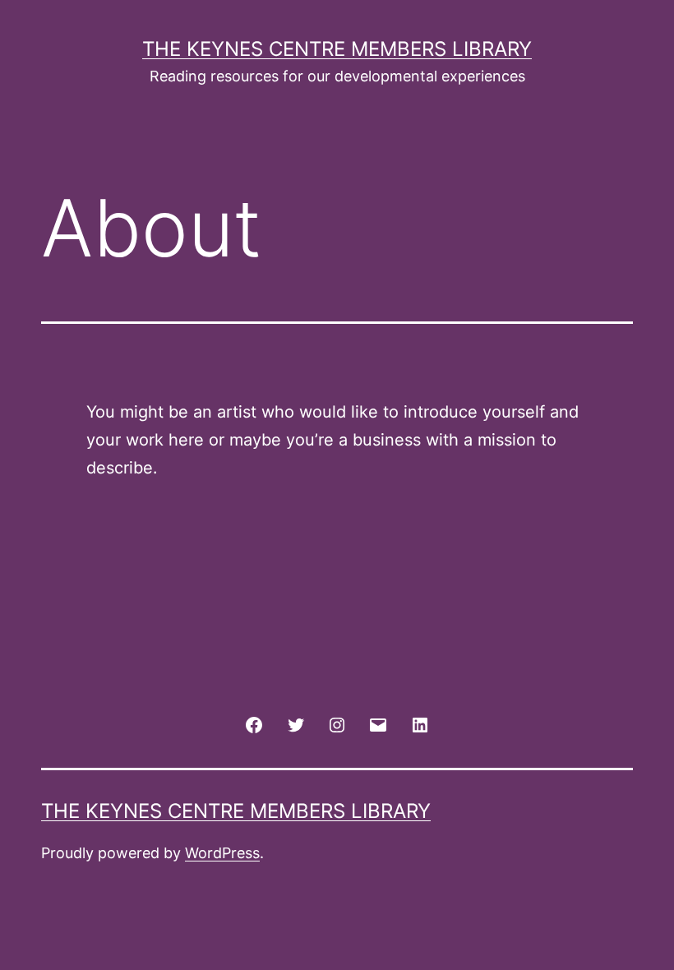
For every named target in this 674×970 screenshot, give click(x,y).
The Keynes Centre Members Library (337, 49)
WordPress (222, 852)
